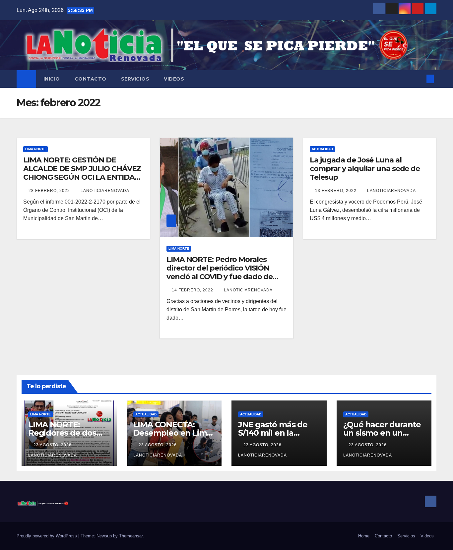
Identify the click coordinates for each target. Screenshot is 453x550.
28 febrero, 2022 (50, 190)
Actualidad (322, 149)
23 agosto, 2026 (53, 445)
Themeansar (131, 535)
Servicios (135, 79)
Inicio (51, 79)
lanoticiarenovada (105, 190)
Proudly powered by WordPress (47, 535)
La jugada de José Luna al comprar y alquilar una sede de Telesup (365, 168)
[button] (419, 79)
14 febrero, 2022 (193, 290)
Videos (174, 79)
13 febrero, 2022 (336, 190)
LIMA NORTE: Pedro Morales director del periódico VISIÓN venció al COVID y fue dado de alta (219, 272)
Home (363, 535)
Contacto (90, 79)
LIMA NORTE (35, 149)
